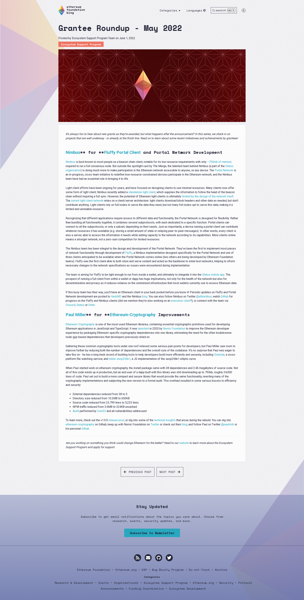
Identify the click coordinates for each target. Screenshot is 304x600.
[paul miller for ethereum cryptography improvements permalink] (63, 314)
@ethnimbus (204, 296)
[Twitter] (169, 557)
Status (80, 305)
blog (144, 296)
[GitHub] (158, 557)
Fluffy (128, 252)
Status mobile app (213, 274)
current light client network (87, 200)
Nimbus (73, 152)
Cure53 (101, 411)
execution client (180, 300)
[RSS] (137, 557)
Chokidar (219, 354)
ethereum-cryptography (80, 424)
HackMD (116, 296)
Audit (76, 411)
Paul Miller (76, 314)
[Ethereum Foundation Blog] (71, 10)
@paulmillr (227, 424)
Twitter (155, 424)
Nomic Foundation (174, 328)
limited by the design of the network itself (207, 196)
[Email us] (148, 557)
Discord (70, 305)
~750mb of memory (219, 162)
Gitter (91, 305)
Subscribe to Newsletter (152, 533)
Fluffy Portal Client (122, 152)
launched (143, 328)
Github (225, 296)
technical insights (165, 420)
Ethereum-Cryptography (133, 314)
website (184, 443)
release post (116, 420)
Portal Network (224, 170)
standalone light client (141, 192)
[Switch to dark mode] (244, 10)
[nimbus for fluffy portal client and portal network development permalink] (63, 152)
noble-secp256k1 (120, 359)
